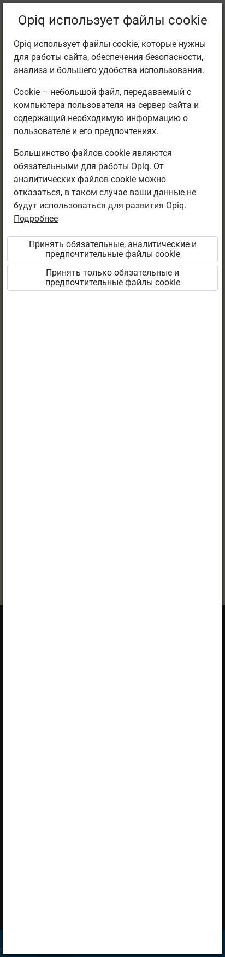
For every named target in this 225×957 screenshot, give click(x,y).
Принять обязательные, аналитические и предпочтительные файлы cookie (113, 249)
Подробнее (36, 218)
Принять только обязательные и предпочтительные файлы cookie (112, 277)
